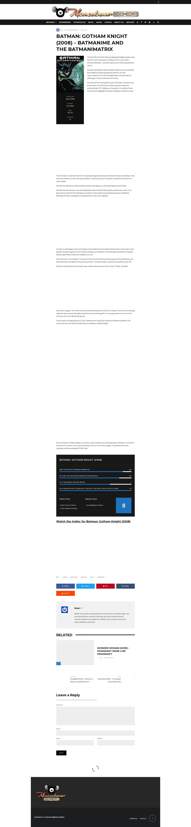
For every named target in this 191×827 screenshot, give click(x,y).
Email (58, 738)
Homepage (133, 818)
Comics (108, 22)
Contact (143, 818)
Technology (79, 22)
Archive (130, 22)
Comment (59, 705)
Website (99, 738)
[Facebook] (141, 22)
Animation (74, 577)
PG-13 (92, 577)
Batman (84, 577)
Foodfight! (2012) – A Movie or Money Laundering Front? (81, 679)
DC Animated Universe (71, 30)
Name (58, 729)
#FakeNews (65, 22)
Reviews (50, 22)
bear (61, 30)
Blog (90, 22)
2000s (65, 577)
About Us (119, 22)
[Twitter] (145, 22)
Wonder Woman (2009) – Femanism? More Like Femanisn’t (113, 651)
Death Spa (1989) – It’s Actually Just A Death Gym (109, 679)
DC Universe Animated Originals (114, 57)
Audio (99, 22)
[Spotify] (149, 22)
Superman (101, 577)
